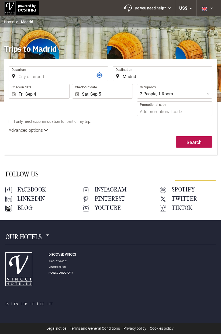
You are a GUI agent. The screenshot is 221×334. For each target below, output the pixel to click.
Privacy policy (134, 328)
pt (51, 304)
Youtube (108, 208)
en (16, 304)
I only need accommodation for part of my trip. (52, 121)
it (33, 304)
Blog (25, 208)
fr (25, 304)
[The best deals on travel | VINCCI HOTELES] (21, 8)
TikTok (182, 208)
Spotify (183, 190)
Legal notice (56, 328)
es (7, 304)
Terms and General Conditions (95, 328)
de (42, 304)
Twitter (184, 199)
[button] (147, 8)
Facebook (31, 190)
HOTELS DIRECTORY (61, 272)
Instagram (111, 190)
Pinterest (110, 199)
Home (9, 22)
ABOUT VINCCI (58, 261)
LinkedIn (31, 199)
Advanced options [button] (26, 130)
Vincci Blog (57, 267)
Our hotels (23, 237)
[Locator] (99, 75)
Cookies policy (162, 328)
